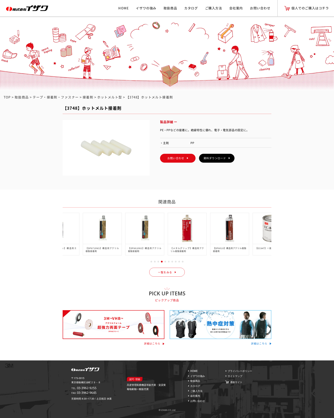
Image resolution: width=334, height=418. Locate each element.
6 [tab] (169, 261)
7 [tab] (172, 261)
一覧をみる (165, 272)
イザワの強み (146, 8)
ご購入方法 (213, 8)
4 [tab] (162, 261)
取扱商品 (170, 8)
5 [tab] (165, 261)
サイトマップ (235, 376)
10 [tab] (183, 261)
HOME (123, 8)
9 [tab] (179, 261)
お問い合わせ (260, 8)
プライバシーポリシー (240, 371)
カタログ (191, 8)
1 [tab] (151, 261)
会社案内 (236, 8)
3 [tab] (158, 261)
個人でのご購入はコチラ (310, 8)
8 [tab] (176, 261)
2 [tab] (155, 261)
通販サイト (236, 382)
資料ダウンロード (215, 158)
